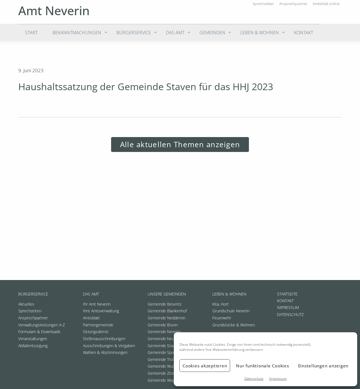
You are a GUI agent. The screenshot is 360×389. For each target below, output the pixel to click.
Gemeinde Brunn (163, 324)
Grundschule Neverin (230, 310)
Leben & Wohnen (259, 32)
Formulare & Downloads (39, 331)
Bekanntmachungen (77, 32)
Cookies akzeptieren (205, 365)
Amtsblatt (91, 317)
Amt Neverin (54, 10)
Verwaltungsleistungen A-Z (41, 324)
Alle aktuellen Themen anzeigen (180, 144)
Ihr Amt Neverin (97, 304)
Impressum (278, 378)
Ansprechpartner (33, 317)
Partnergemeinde (98, 324)
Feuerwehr (221, 317)
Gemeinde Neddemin (166, 317)
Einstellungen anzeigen (323, 365)
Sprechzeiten (29, 310)
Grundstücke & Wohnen (233, 324)
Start (31, 32)
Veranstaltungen (32, 338)
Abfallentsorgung (33, 345)
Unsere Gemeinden (167, 294)
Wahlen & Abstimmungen (105, 352)
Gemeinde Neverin (164, 331)
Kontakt (303, 32)
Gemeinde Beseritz (164, 304)
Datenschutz (254, 378)
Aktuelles (26, 304)
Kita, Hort (220, 304)
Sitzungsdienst (96, 331)
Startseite (287, 294)
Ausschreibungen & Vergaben (109, 345)
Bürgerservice (133, 32)
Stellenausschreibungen (104, 338)
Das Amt (175, 32)
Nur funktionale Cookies (262, 365)
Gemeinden (212, 32)
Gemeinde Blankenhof (167, 310)
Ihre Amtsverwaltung (101, 310)
